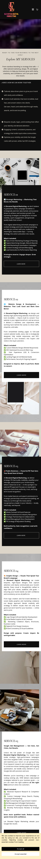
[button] (33, 10)
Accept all (20, 849)
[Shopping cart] (37, 10)
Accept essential (20, 854)
